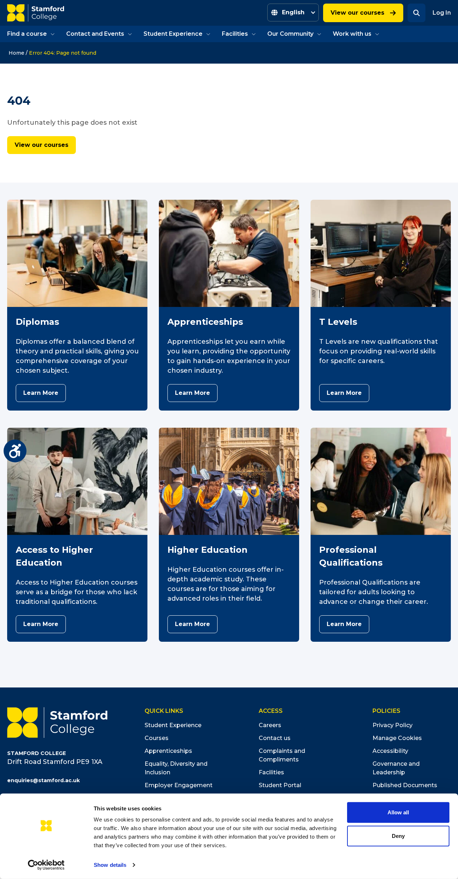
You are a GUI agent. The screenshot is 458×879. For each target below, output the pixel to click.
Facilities (235, 33)
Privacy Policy (392, 725)
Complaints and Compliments (282, 755)
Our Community (290, 33)
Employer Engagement (179, 785)
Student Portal (280, 785)
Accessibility (390, 751)
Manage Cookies (397, 738)
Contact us (275, 738)
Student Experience (173, 33)
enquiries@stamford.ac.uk (43, 780)
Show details (110, 865)
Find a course (27, 33)
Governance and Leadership (396, 768)
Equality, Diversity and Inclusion (176, 768)
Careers (270, 725)
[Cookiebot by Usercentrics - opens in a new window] (46, 865)
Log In (442, 12)
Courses (157, 738)
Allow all (398, 812)
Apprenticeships (168, 751)
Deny (398, 836)
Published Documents (404, 785)
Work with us (352, 33)
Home (16, 53)
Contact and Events (95, 33)
